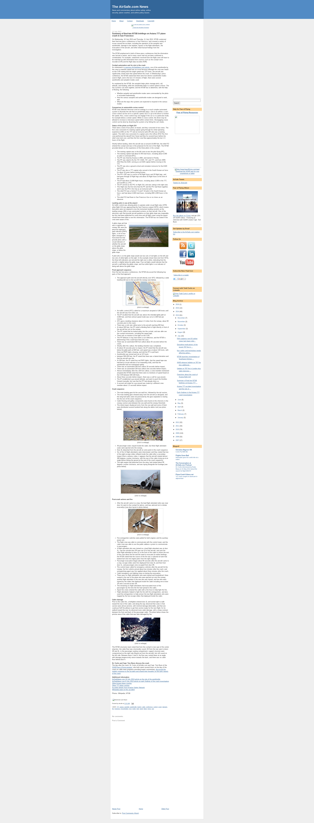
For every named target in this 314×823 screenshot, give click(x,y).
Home (114, 21)
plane (145, 708)
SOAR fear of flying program (122, 667)
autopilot (126, 707)
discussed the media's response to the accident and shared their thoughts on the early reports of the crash (140, 672)
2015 (178, 308)
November (181, 321)
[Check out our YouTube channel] (187, 266)
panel (141, 708)
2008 (178, 437)
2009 (178, 433)
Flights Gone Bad (182, 455)
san (153, 708)
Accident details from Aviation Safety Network (128, 687)
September (182, 329)
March (180, 410)
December (181, 318)
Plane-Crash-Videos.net (184, 474)
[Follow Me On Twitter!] (191, 249)
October (181, 325)
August (180, 332)
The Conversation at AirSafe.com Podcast (184, 464)
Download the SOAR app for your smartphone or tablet (187, 172)
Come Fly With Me (182, 452)
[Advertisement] (130, 790)
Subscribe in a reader (181, 275)
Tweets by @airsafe (180, 183)
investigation (124, 708)
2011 (178, 426)
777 (118, 707)
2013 (178, 315)
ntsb (137, 708)
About (121, 21)
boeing (139, 707)
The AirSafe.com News (130, 7)
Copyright (151, 21)
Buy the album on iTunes (182, 216)
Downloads (140, 21)
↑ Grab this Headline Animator (140, 27)
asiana (122, 707)
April (179, 407)
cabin (143, 707)
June (180, 400)
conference (149, 707)
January (181, 417)
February (181, 414)
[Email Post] (132, 703)
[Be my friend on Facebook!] (183, 257)
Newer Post (116, 809)
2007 (178, 440)
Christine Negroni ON (184, 450)
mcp (130, 708)
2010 (178, 429)
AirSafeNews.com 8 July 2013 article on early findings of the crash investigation (140, 681)
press (149, 708)
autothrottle (133, 707)
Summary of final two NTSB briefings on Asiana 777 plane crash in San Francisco (139, 34)
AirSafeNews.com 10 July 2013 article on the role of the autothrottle (136, 679)
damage (164, 707)
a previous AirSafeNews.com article (136, 67)
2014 (178, 311)
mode (134, 708)
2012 (178, 422)
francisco (117, 708)
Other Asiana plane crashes (122, 683)
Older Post (165, 809)
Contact (130, 21)
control (155, 707)
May (179, 403)
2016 (178, 304)
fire (113, 708)
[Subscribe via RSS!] (183, 249)
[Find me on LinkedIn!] (191, 257)
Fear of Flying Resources (187, 112)
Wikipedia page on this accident (123, 690)
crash (160, 707)
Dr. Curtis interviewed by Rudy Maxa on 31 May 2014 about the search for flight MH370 (186, 469)
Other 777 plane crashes (121, 685)
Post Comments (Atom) (130, 813)
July (179, 336)
